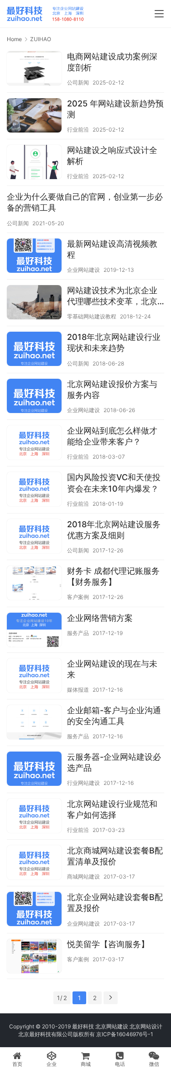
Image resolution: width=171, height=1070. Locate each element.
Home (14, 39)
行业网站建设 (83, 782)
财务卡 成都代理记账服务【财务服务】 (113, 576)
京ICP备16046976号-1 (124, 1034)
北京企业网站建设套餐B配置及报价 (115, 902)
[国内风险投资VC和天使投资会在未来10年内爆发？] (34, 490)
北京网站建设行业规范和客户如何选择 (112, 809)
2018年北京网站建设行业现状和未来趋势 (114, 342)
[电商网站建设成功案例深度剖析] (34, 69)
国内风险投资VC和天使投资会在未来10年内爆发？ (114, 482)
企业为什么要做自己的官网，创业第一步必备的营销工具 (85, 202)
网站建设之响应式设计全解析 (112, 155)
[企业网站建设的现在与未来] (34, 676)
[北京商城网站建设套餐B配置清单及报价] (34, 863)
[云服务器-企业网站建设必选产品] (34, 770)
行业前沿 (78, 129)
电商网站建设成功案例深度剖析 (112, 62)
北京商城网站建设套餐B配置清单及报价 (115, 856)
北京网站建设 (111, 1026)
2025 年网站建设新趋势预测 (115, 109)
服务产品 (78, 633)
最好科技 (83, 1026)
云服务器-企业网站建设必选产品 (114, 762)
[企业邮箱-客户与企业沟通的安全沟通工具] (34, 723)
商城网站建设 (83, 876)
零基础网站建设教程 (91, 316)
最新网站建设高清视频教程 (112, 249)
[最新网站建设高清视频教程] (34, 256)
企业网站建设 (83, 269)
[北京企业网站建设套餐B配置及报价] (34, 910)
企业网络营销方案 (100, 618)
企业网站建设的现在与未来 (112, 669)
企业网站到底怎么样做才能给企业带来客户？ (112, 436)
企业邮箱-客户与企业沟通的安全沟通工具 (114, 715)
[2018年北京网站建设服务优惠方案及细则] (34, 537)
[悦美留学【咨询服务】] (34, 957)
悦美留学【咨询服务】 (108, 944)
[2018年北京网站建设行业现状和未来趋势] (34, 350)
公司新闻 (78, 82)
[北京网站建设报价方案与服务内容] (34, 397)
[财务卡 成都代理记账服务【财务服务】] (34, 584)
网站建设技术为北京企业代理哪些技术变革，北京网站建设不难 (112, 296)
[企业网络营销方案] (34, 631)
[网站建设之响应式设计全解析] (34, 163)
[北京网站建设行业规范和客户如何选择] (34, 817)
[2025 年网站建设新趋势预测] (34, 116)
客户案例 (78, 596)
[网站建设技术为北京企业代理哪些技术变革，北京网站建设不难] (34, 303)
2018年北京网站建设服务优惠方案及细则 (114, 529)
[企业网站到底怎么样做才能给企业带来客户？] (34, 443)
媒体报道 (78, 689)
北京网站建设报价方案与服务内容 (112, 389)
